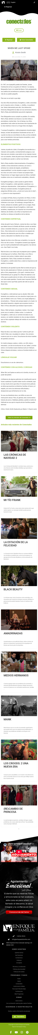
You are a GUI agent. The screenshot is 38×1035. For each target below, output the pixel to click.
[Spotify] (27, 1032)
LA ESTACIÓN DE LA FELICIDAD (16, 544)
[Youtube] (16, 1032)
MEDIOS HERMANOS (16, 675)
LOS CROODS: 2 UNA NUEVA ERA (16, 765)
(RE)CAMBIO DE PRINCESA (13, 810)
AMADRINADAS (13, 633)
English (13, 2)
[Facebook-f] (11, 1032)
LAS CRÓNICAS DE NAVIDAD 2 (15, 456)
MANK (7, 719)
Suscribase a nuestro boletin (19, 1007)
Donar (19, 997)
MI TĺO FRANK (12, 500)
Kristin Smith (20, 52)
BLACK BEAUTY (13, 589)
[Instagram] (22, 1032)
